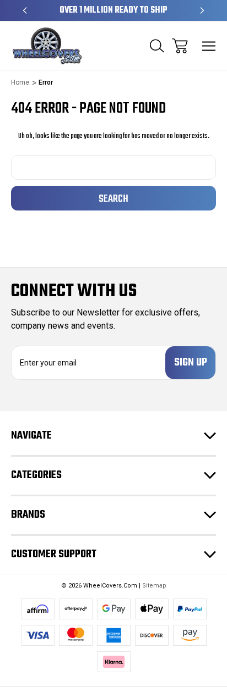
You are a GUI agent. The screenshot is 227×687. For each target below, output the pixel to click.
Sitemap (154, 585)
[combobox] (113, 167)
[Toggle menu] (209, 46)
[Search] (157, 46)
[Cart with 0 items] (180, 45)
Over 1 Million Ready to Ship (113, 10)
